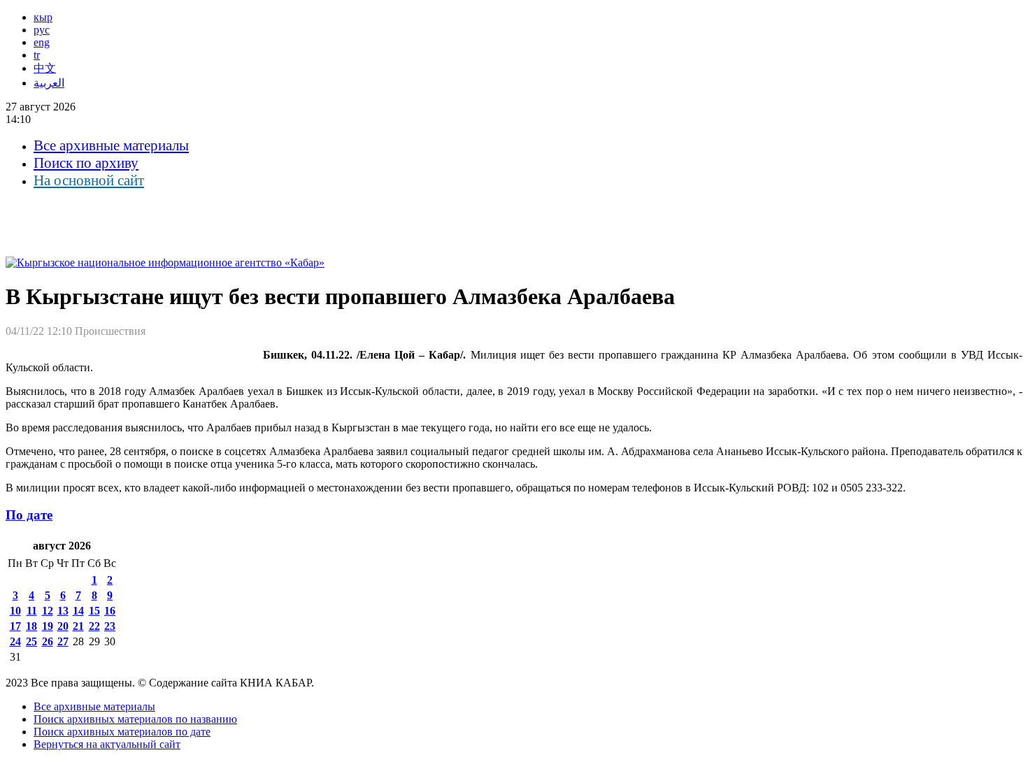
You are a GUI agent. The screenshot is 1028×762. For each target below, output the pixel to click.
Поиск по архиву (86, 162)
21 (78, 626)
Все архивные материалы (111, 145)
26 (47, 641)
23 (109, 626)
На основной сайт (89, 180)
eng (42, 42)
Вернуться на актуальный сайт (107, 744)
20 (63, 626)
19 (47, 626)
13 (63, 611)
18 (31, 626)
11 (32, 611)
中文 (45, 68)
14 (78, 611)
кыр (43, 17)
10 (15, 611)
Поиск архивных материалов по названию (135, 719)
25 (31, 641)
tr (37, 55)
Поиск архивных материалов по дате (122, 732)
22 (94, 626)
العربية (49, 83)
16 (109, 611)
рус (42, 30)
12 (47, 611)
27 (63, 641)
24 (15, 641)
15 (94, 611)
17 (15, 626)
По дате (29, 515)
